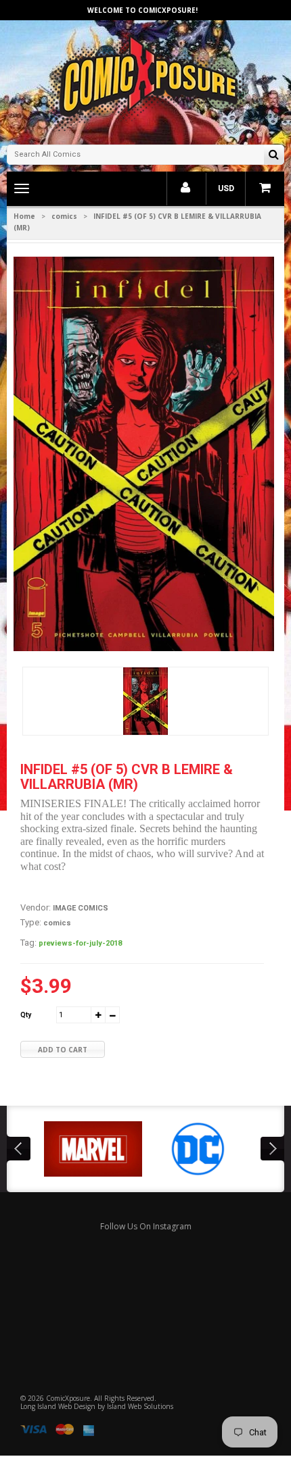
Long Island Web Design (57, 1406)
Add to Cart (62, 1049)
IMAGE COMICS (80, 908)
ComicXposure (68, 1398)
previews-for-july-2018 (80, 943)
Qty (25, 1015)
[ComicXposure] (145, 80)
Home (24, 216)
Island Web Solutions (140, 1406)
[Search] (274, 155)
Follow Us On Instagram (146, 1226)
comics (64, 216)
